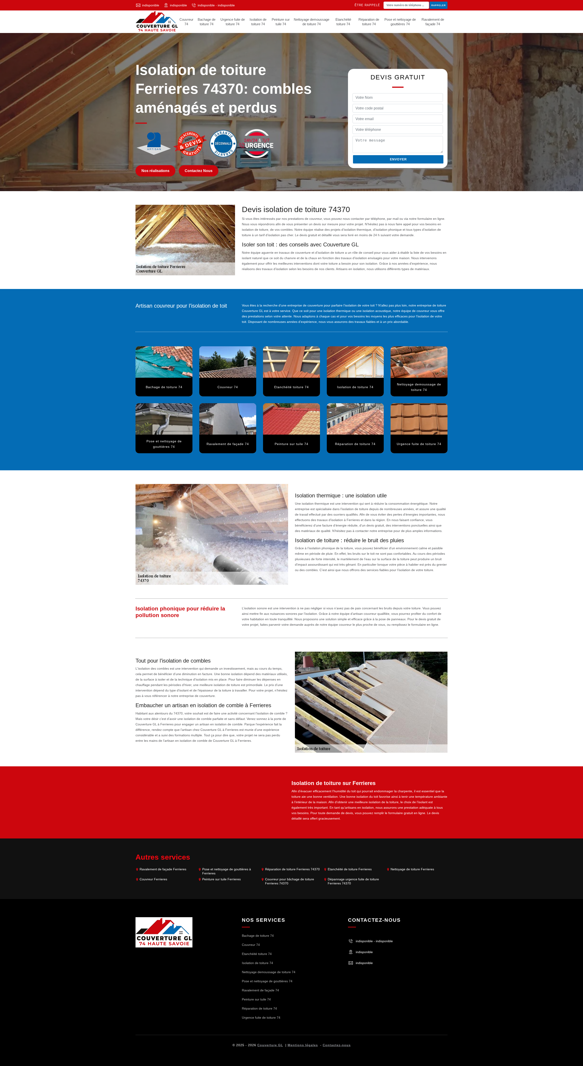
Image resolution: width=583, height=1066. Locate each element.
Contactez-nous (337, 1045)
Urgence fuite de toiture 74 (232, 22)
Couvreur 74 (186, 22)
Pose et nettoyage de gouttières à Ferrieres (226, 871)
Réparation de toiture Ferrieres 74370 (292, 869)
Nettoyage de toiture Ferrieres (412, 869)
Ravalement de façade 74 (433, 22)
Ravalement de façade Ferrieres (163, 869)
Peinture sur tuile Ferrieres (221, 879)
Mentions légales (303, 1045)
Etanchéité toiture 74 (343, 22)
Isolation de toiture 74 (258, 22)
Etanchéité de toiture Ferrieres (350, 869)
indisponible (150, 5)
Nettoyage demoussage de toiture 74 (311, 22)
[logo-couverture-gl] (164, 932)
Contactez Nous (198, 171)
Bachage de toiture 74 (206, 22)
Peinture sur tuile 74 (281, 22)
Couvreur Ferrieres (153, 879)
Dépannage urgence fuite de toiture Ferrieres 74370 (353, 881)
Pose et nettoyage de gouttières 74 (400, 22)
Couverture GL (270, 1045)
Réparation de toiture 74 (368, 22)
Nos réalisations (155, 171)
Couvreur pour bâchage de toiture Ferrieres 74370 (289, 881)
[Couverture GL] (157, 21)
